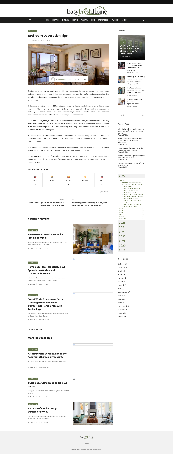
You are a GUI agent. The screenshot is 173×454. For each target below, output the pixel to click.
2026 (122, 176)
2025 (122, 223)
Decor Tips (55, 20)
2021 (122, 241)
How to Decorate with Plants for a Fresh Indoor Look (46, 236)
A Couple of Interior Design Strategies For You (42, 410)
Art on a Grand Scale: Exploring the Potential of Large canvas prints (47, 355)
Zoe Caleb (62, 79)
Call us (30, 2)
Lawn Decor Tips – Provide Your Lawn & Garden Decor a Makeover (46, 204)
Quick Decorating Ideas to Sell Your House (47, 384)
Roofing (124, 20)
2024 (122, 227)
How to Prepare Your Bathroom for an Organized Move (134, 101)
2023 (122, 232)
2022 (122, 236)
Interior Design (103, 20)
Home (47, 20)
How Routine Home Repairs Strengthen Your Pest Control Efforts (136, 90)
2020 (122, 245)
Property (121, 313)
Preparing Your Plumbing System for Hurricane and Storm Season (136, 79)
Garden (120, 282)
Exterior (65, 20)
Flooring (75, 20)
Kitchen (120, 296)
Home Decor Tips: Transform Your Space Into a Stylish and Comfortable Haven (46, 270)
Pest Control (122, 306)
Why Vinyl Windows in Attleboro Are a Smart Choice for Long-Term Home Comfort (129, 50)
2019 (122, 250)
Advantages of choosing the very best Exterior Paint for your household (90, 204)
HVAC (120, 289)
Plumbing (115, 20)
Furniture (84, 20)
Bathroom (121, 264)
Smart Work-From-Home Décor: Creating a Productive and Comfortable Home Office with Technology (46, 304)
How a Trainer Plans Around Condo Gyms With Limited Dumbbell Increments (135, 66)
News (120, 303)
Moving (120, 299)
